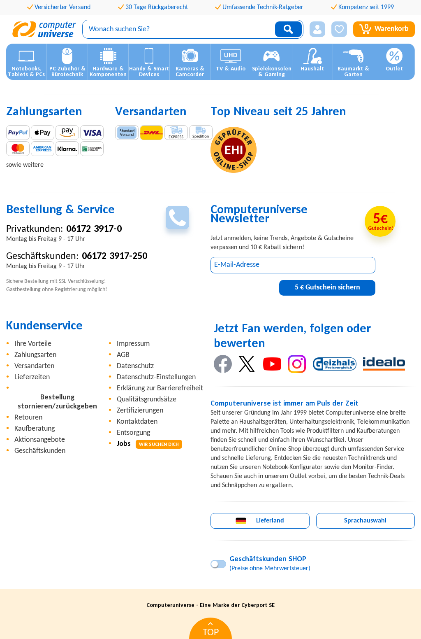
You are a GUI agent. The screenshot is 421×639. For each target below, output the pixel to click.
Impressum (133, 344)
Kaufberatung (34, 429)
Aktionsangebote (39, 440)
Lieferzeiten (32, 377)
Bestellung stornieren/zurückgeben (57, 402)
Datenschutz (135, 366)
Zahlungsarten (35, 355)
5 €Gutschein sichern (327, 288)
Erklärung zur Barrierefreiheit (160, 388)
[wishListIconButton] (339, 29)
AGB (123, 355)
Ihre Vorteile (32, 344)
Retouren (28, 418)
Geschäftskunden (39, 451)
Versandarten (34, 366)
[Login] (317, 29)
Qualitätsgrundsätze (146, 399)
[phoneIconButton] (177, 217)
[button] (317, 29)
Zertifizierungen (140, 411)
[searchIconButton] (288, 29)
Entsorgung (133, 433)
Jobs (148, 444)
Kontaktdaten (137, 422)
